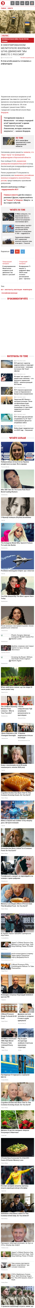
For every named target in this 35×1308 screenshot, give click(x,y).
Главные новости (11, 195)
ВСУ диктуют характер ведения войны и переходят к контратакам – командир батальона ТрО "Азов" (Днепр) (24, 367)
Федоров (4, 112)
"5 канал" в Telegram (14, 200)
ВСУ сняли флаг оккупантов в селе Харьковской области (23, 143)
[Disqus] (17, 329)
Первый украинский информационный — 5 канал (3, 3)
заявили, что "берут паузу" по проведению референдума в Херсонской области (17, 154)
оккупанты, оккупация (13, 289)
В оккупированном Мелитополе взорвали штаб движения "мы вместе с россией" (9, 270)
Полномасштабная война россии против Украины (15, 40)
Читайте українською (27, 57)
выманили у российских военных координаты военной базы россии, (17, 178)
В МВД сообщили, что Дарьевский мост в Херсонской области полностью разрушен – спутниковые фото (23, 218)
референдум (27, 289)
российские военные (9, 293)
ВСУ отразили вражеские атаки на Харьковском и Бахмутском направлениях (23, 392)
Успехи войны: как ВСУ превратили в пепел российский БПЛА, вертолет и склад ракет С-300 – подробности (23, 229)
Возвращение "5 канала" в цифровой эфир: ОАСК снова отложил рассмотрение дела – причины (24, 272)
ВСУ (2, 289)
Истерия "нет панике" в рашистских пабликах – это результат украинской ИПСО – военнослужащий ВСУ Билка (24, 380)
